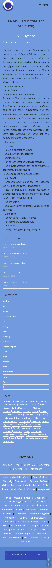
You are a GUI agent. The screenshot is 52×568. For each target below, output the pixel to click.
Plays (5, 356)
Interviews (7, 341)
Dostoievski (9, 408)
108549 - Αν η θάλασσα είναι (14, 263)
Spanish (7, 431)
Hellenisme (8, 418)
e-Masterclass (23, 408)
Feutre (43, 411)
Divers (5, 331)
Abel (5, 477)
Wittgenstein (44, 489)
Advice (8, 497)
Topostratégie (22, 533)
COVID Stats (40, 501)
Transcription (9, 434)
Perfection (17, 468)
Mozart (37, 485)
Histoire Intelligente (24, 418)
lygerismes (8, 424)
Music (5, 351)
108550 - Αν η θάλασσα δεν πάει (15, 253)
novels (29, 424)
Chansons (40, 497)
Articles (28, 42)
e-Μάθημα (35, 408)
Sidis (45, 485)
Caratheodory (10, 404)
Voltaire (31, 489)
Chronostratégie (12, 501)
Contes (6, 321)
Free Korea (8, 414)
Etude (35, 411)
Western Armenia (12, 537)
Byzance (33, 401)
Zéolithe (34, 537)
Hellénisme (20, 513)
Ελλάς (17, 464)
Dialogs (6, 326)
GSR (34, 464)
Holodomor (40, 418)
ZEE (12, 438)
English (27, 411)
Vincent (41, 434)
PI (26, 468)
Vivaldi (21, 489)
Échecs (30, 505)
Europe (18, 509)
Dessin (34, 404)
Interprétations (39, 521)
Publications (8, 371)
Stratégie (32, 529)
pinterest (39, 424)
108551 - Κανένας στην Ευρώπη (15, 244)
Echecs (7, 411)
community (23, 404)
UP (48, 560)
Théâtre (8, 533)
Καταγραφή (9, 441)
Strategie (17, 431)
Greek (43, 414)
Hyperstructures (38, 517)
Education (17, 411)
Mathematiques (9, 346)
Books (5, 311)
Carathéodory (40, 477)
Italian (45, 421)
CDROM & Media (9, 316)
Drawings (7, 336)
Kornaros (16, 485)
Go (37, 414)
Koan (5, 525)
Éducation (7, 509)
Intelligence (24, 421)
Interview (36, 421)
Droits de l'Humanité (14, 505)
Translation (22, 434)
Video (32, 434)
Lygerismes (44, 464)
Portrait (16, 428)
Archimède (15, 477)
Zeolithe (20, 438)
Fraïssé (43, 481)
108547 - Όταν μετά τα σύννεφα (15, 282)
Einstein (33, 481)
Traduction (36, 431)
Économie (42, 505)
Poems (5, 366)
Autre (24, 401)
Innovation (8, 521)
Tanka (43, 529)
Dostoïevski (21, 481)
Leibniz (27, 485)
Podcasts (6, 362)
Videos (5, 382)
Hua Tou (22, 517)
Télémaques (35, 468)
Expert (26, 464)
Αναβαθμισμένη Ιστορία (36, 438)
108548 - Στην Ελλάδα (11, 273)
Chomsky (7, 481)
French (19, 414)
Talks (5, 377)
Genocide (29, 414)
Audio (5, 306)
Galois (5, 485)
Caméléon (7, 464)
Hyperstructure (10, 421)
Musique (19, 424)
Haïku (9, 513)
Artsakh (16, 401)
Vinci (6, 438)
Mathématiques (19, 525)
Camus (43, 401)
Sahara (37, 428)
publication (26, 428)
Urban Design (39, 533)
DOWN (48, 564)
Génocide (43, 509)
